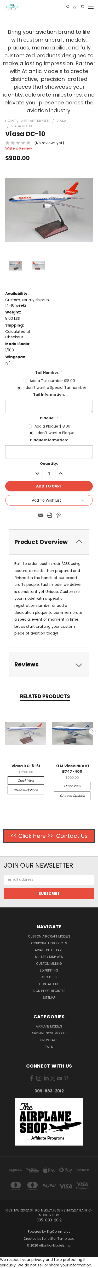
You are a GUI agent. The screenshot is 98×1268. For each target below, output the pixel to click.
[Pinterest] (58, 515)
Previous (6, 731)
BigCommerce (58, 1231)
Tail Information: (49, 394)
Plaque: (49, 418)
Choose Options (25, 790)
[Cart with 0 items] (82, 6)
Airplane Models (49, 1026)
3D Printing (49, 970)
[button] (49, 1122)
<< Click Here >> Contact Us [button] (49, 836)
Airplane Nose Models (49, 1033)
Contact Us (49, 984)
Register (58, 991)
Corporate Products (49, 943)
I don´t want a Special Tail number (55, 387)
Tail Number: (49, 372)
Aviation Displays (49, 950)
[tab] (49, 664)
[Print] (49, 515)
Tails (49, 1047)
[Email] (40, 515)
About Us (49, 977)
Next (92, 731)
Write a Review (18, 148)
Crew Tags (49, 1040)
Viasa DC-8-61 (25, 765)
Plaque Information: (49, 439)
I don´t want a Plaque (55, 432)
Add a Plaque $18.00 (52, 426)
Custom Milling (49, 963)
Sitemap (49, 997)
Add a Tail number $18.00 (52, 380)
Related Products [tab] (45, 696)
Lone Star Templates (58, 1238)
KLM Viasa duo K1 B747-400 (72, 768)
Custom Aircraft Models (49, 936)
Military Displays (49, 957)
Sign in (39, 991)
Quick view (26, 780)
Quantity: (49, 463)
